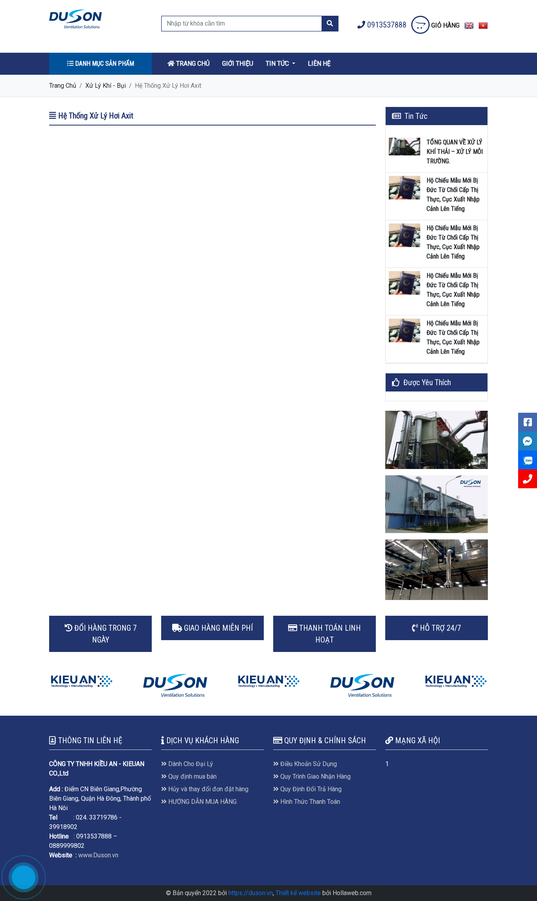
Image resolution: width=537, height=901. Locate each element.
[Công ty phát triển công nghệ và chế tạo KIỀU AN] (269, 681)
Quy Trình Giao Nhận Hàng (315, 776)
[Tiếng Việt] (483, 25)
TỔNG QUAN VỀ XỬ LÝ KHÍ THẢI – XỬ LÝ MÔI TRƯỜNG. (455, 151)
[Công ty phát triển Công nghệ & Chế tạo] (82, 681)
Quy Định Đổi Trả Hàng (310, 789)
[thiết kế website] (175, 685)
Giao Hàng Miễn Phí (217, 628)
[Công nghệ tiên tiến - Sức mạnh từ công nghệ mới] (436, 569)
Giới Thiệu (237, 63)
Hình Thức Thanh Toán (309, 801)
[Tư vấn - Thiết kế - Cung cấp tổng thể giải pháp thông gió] (436, 504)
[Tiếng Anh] (469, 25)
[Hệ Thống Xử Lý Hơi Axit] (75, 18)
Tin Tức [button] (278, 63)
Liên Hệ (319, 63)
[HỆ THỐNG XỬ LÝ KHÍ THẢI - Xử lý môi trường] (436, 440)
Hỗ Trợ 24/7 (439, 628)
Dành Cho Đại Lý (190, 764)
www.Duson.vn (98, 855)
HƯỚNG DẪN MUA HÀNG (202, 801)
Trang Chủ (192, 63)
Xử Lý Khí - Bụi (105, 85)
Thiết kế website (298, 893)
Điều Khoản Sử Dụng (308, 764)
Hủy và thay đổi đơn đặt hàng (207, 789)
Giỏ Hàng (445, 25)
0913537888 (386, 25)
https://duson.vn (250, 893)
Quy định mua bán (192, 776)
